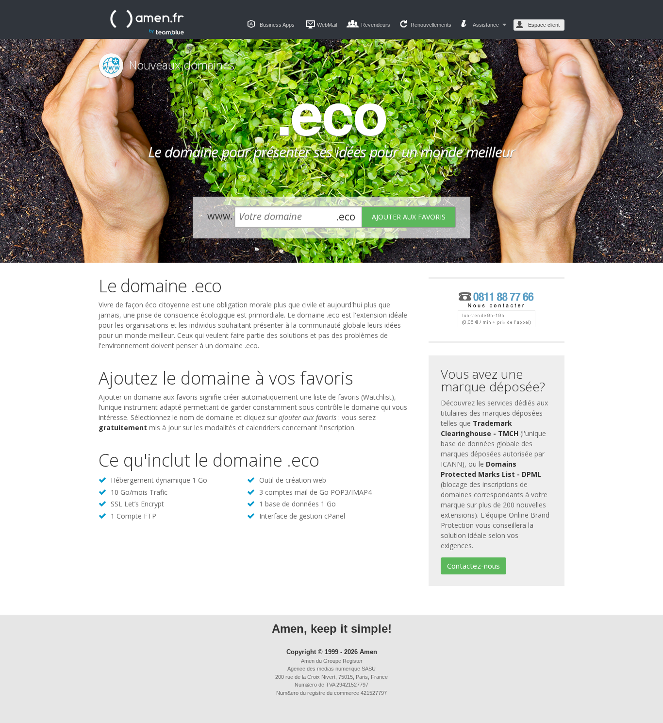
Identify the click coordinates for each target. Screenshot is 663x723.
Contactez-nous (473, 566)
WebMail (327, 25)
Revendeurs (375, 25)
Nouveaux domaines (181, 65)
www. (220, 215)
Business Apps (277, 25)
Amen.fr (147, 22)
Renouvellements (431, 25)
